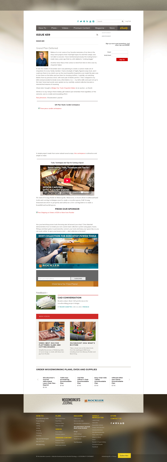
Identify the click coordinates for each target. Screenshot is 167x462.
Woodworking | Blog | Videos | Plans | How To (50, 18)
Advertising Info (106, 456)
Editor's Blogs (78, 434)
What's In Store (96, 437)
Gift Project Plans (60, 418)
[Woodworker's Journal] (72, 401)
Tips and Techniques (42, 439)
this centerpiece (79, 153)
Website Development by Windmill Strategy (64, 456)
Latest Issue (77, 418)
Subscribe (95, 422)
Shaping (38, 430)
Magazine (99, 28)
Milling (38, 423)
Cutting (38, 425)
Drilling (38, 428)
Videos (65, 28)
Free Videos (58, 432)
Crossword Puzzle (97, 444)
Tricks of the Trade (97, 434)
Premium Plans (59, 423)
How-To (42, 28)
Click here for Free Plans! (65, 284)
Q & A (93, 439)
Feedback (41, 292)
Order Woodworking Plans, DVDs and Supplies (66, 369)
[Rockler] (94, 401)
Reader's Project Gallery (99, 442)
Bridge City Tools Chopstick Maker (63, 88)
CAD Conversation (69, 297)
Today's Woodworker (98, 427)
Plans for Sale (59, 425)
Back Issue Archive (60, 445)
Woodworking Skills (42, 418)
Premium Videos (60, 434)
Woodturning (40, 444)
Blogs (75, 431)
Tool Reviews (78, 442)
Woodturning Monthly (98, 432)
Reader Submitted (66, 307)
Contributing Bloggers (80, 436)
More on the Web (79, 421)
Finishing (38, 435)
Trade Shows (77, 439)
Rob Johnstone (41, 98)
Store (112, 28)
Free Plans (58, 421)
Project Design (40, 421)
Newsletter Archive (97, 425)
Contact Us (116, 419)
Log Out (128, 21)
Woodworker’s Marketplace (81, 423)
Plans (54, 28)
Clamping (39, 433)
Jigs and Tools (40, 441)
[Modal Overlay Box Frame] (67, 275)
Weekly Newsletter (98, 417)
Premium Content (82, 28)
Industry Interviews (97, 430)
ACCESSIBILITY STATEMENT (86, 456)
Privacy (114, 456)
